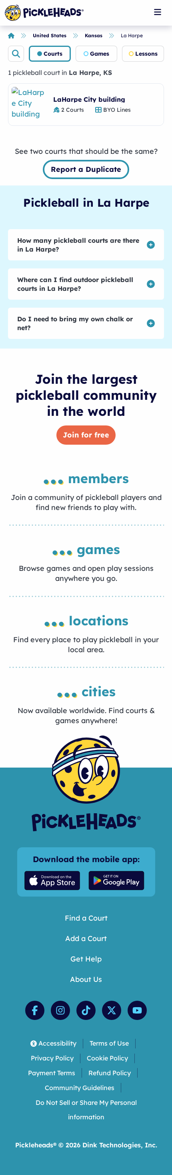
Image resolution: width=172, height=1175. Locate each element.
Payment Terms (51, 1073)
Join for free (86, 434)
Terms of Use (109, 1043)
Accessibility (57, 1043)
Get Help (86, 958)
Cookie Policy (107, 1058)
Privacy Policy (52, 1058)
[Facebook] (34, 1010)
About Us (86, 979)
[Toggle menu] (157, 12)
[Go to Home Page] (44, 13)
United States (49, 35)
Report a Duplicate (86, 169)
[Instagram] (60, 1010)
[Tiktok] (86, 1010)
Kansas (93, 35)
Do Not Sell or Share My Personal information (86, 1109)
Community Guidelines (79, 1088)
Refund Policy (109, 1073)
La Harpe (132, 35)
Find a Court (86, 918)
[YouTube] (137, 1010)
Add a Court (86, 938)
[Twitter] (111, 1010)
